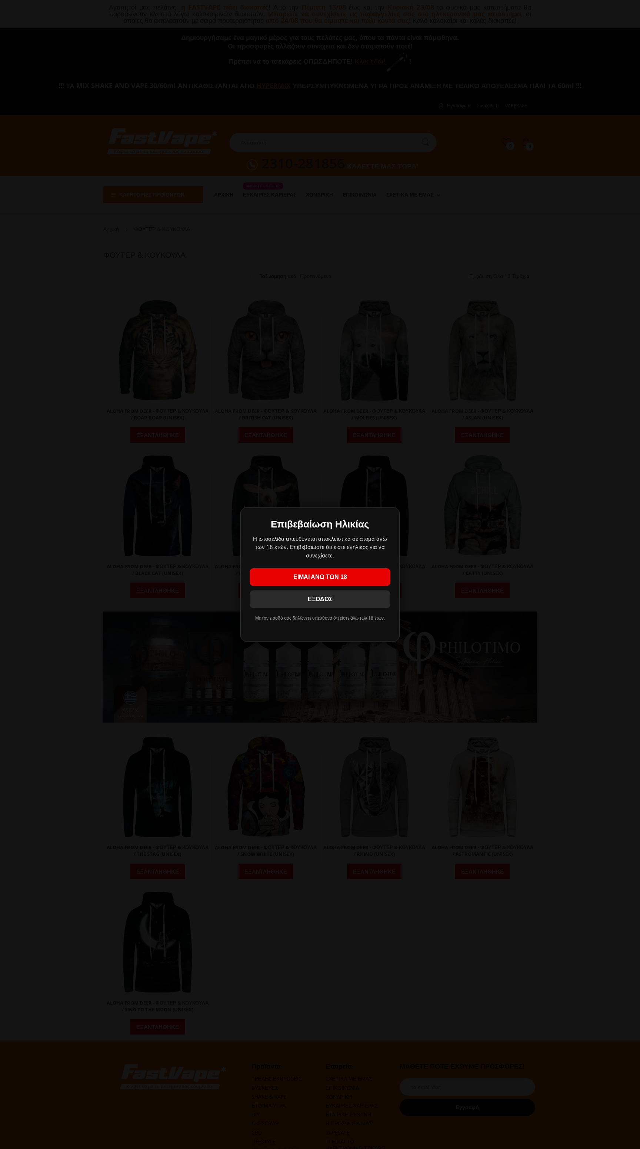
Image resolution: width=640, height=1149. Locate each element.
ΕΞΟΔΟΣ (320, 599)
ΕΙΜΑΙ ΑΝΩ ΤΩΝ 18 (320, 577)
